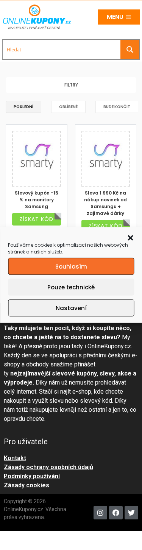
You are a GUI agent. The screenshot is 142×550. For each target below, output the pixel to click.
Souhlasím (71, 266)
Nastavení (71, 308)
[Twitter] (131, 512)
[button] (130, 237)
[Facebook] (116, 512)
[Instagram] (100, 512)
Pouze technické (71, 287)
